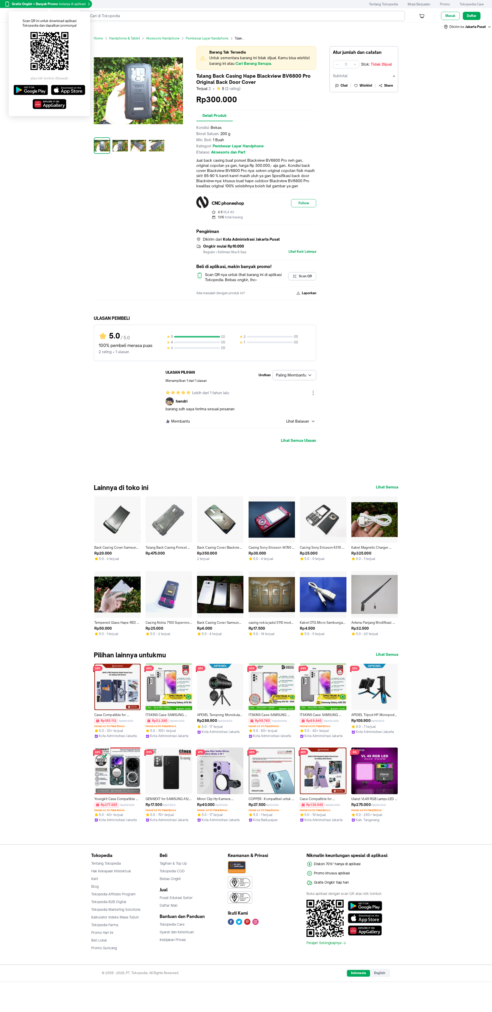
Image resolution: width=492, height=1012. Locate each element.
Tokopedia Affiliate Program (113, 894)
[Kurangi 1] (337, 64)
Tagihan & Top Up (173, 863)
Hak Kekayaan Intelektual (111, 871)
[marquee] (256, 58)
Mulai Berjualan (419, 4)
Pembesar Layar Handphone (207, 38)
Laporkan (309, 293)
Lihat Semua (387, 487)
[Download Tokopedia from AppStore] (365, 918)
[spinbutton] (346, 64)
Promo (445, 4)
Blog (95, 886)
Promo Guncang (104, 948)
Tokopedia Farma (104, 925)
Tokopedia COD (172, 871)
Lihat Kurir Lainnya (302, 251)
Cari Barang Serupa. (253, 63)
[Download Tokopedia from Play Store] (365, 906)
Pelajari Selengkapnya (323, 943)
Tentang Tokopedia (383, 4)
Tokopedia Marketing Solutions (115, 909)
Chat (344, 85)
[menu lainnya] (313, 393)
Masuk (450, 16)
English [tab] (379, 973)
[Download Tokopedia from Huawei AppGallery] (365, 930)
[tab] (214, 115)
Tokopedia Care (472, 4)
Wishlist (366, 85)
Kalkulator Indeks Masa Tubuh (115, 917)
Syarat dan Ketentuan (177, 932)
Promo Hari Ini (102, 933)
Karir (94, 879)
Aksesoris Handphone (163, 38)
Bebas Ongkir (170, 879)
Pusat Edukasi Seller (176, 898)
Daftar (471, 16)
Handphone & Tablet (124, 38)
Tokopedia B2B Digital (108, 902)
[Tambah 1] (355, 64)
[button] (467, 26)
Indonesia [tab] (358, 973)
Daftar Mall (169, 905)
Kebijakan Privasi (173, 940)
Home (98, 38)
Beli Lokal (99, 940)
